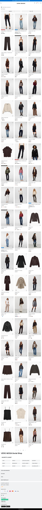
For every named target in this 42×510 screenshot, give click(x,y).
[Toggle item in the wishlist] (12, 14)
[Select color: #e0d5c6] (29, 229)
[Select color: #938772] (17, 141)
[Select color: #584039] (29, 98)
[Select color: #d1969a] (16, 98)
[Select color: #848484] (3, 163)
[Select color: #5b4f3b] (30, 316)
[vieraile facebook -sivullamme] (1, 495)
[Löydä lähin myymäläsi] (34, 3)
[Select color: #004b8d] (2, 316)
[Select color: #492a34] (30, 141)
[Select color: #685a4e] (31, 163)
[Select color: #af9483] (30, 98)
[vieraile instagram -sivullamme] (3, 495)
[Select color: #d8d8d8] (17, 98)
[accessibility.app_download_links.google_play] (3, 507)
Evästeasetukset (21, 509)
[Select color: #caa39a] (2, 98)
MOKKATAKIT (14, 463)
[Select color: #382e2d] (16, 141)
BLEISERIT (34, 460)
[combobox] (11, 11)
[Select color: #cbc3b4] (29, 33)
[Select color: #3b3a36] (18, 163)
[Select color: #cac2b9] (16, 381)
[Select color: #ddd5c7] (16, 229)
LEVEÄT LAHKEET (25, 463)
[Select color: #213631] (32, 381)
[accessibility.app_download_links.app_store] (8, 507)
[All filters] (31, 11)
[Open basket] (40, 3)
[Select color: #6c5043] (2, 163)
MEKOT (3, 463)
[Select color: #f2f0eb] (15, 141)
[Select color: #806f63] (15, 98)
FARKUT (13, 460)
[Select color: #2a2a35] (4, 33)
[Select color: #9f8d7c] (3, 294)
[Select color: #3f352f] (16, 294)
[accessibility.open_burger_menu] (0, 3)
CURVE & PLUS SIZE (25, 460)
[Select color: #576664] (2, 33)
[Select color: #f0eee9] (3, 98)
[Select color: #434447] (15, 381)
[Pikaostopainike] (12, 29)
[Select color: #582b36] (2, 141)
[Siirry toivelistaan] (38, 3)
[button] (7, 22)
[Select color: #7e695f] (18, 229)
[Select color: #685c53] (1, 98)
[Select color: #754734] (30, 33)
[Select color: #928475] (15, 294)
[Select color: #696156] (30, 294)
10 (23, 450)
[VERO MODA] (21, 3)
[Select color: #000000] (1, 33)
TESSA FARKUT (34, 463)
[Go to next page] (25, 450)
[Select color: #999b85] (30, 163)
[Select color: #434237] (5, 163)
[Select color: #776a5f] (29, 251)
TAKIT (3, 460)
